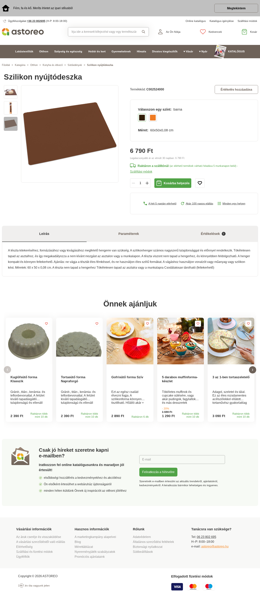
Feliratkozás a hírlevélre (158, 472)
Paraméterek (128, 234)
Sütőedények (75, 65)
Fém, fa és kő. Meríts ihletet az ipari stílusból (43, 8)
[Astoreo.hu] (32, 31)
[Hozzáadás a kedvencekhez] (200, 183)
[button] (7, 370)
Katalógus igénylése (222, 20)
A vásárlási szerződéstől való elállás (40, 541)
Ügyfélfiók (23, 556)
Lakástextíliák (24, 51)
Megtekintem (236, 8)
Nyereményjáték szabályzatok (95, 551)
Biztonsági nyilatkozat (147, 546)
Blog (78, 541)
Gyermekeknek (121, 51)
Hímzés (141, 51)
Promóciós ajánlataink (90, 556)
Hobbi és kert (97, 51)
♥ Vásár (188, 51)
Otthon (43, 51)
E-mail (146, 459)
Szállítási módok (247, 20)
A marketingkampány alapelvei (95, 537)
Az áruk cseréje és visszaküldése (38, 537)
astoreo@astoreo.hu (215, 546)
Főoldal (6, 65)
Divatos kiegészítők (165, 51)
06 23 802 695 (206, 537)
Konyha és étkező (53, 65)
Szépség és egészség (68, 51)
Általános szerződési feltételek (153, 541)
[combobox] (102, 31)
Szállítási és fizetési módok (34, 551)
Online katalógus (196, 20)
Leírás (44, 234)
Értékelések (212, 234)
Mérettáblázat (84, 546)
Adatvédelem (142, 537)
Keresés (142, 31)
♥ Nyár (203, 51)
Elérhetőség (24, 546)
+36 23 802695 (36, 20)
